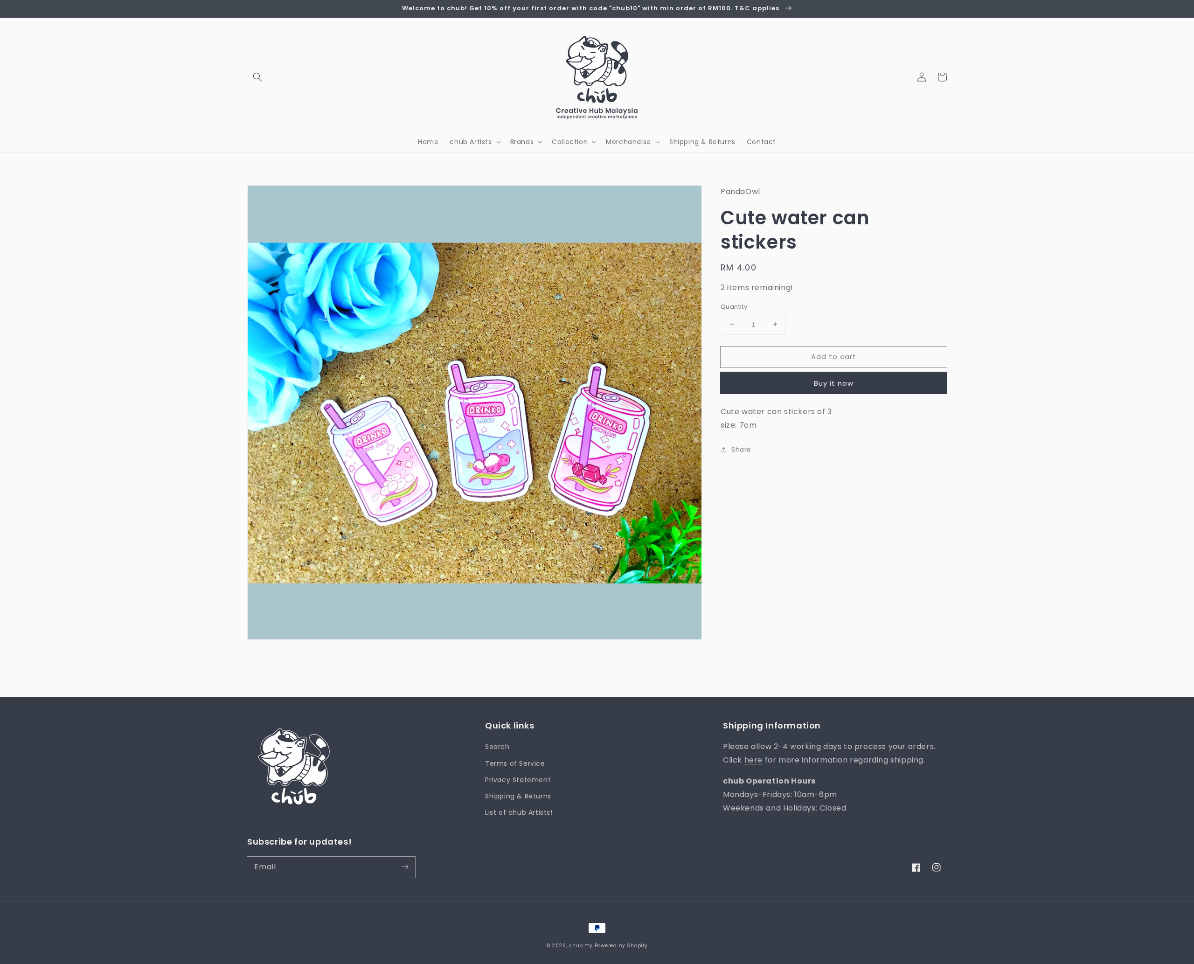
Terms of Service (515, 763)
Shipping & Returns (518, 796)
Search (497, 746)
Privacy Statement (518, 779)
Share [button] (741, 449)
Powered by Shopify (621, 945)
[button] (257, 77)
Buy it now (834, 383)
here (753, 760)
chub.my (581, 945)
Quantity (734, 306)
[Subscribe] (405, 867)
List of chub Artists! (519, 812)
